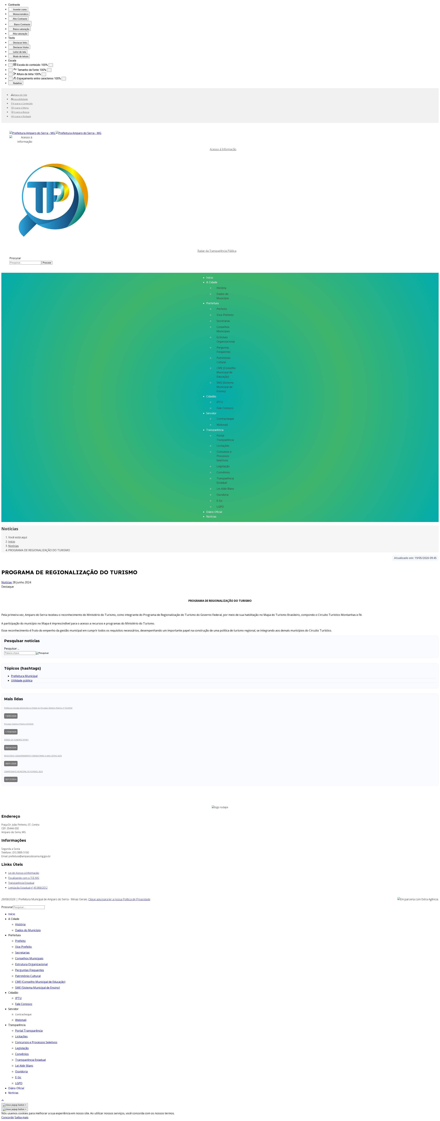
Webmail (222, 425)
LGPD (220, 507)
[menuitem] (19, 94)
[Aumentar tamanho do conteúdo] (50, 65)
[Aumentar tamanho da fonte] (49, 70)
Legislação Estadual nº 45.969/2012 (27, 887)
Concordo (7, 1117)
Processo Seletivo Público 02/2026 (18, 724)
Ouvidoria (222, 495)
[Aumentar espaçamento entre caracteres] (64, 78)
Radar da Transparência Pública (216, 251)
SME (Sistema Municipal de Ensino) (225, 387)
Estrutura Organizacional (226, 339)
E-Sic (220, 501)
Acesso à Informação (223, 149)
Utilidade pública (21, 680)
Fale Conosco (225, 408)
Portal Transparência (225, 437)
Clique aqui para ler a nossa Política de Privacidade (119, 899)
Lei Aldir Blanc (225, 489)
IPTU (220, 402)
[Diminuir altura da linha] (10, 74)
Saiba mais (21, 1117)
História (221, 288)
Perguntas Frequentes (223, 349)
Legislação (223, 466)
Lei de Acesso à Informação (23, 873)
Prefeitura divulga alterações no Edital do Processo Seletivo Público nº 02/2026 (38, 708)
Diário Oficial (214, 512)
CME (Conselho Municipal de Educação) (226, 372)
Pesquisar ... (11, 648)
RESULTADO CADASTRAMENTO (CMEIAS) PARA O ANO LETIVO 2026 (33, 756)
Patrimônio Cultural (223, 360)
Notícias (211, 516)
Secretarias (223, 321)
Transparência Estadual (225, 480)
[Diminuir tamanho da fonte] (10, 70)
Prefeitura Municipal (24, 676)
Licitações (223, 446)
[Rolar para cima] (2, 1100)
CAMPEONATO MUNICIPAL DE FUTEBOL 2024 (23, 771)
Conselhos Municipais (223, 329)
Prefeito (222, 309)
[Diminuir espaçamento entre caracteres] (10, 78)
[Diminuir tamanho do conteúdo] (10, 65)
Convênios (223, 472)
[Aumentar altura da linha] (44, 74)
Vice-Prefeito (225, 315)
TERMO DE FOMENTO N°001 (16, 740)
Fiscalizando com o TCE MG (23, 878)
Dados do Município (223, 296)
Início (209, 278)
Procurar (15, 258)
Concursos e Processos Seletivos (224, 456)
